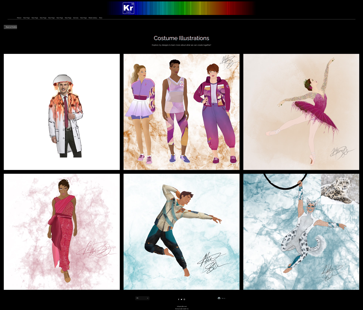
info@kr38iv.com (182, 306)
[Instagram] (184, 299)
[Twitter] (181, 299)
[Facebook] (179, 299)
